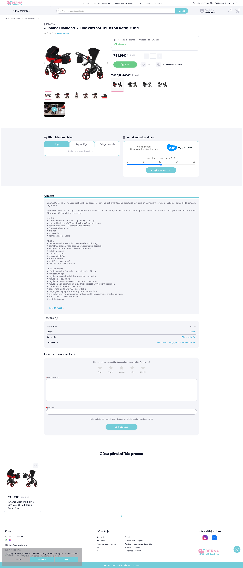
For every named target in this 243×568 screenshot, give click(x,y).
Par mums (85, 3)
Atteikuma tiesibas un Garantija (138, 544)
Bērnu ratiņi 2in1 (32, 18)
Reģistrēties (210, 12)
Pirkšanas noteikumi (133, 551)
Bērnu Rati (15, 18)
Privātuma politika (132, 547)
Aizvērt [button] (18, 560)
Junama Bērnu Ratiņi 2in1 (185, 342)
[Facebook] (214, 537)
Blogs (148, 3)
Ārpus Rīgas (82, 144)
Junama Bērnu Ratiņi (165, 342)
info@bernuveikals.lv (222, 3)
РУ (237, 3)
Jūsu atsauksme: (53, 377)
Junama (49, 24)
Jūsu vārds (51, 408)
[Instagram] (205, 537)
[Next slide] (107, 63)
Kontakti (158, 3)
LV (233, 3)
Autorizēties (209, 10)
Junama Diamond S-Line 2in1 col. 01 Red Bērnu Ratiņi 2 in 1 (21, 505)
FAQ (139, 3)
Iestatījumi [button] (41, 560)
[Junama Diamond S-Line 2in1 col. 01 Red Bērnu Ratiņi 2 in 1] (54, 109)
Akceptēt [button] (66, 560)
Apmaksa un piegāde (102, 3)
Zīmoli (127, 537)
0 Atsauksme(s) (63, 33)
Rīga (56, 144)
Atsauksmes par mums (124, 3)
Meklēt (182, 11)
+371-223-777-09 (202, 3)
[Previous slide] (45, 63)
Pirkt (127, 64)
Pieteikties (123, 427)
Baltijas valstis (107, 144)
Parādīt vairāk (56, 307)
